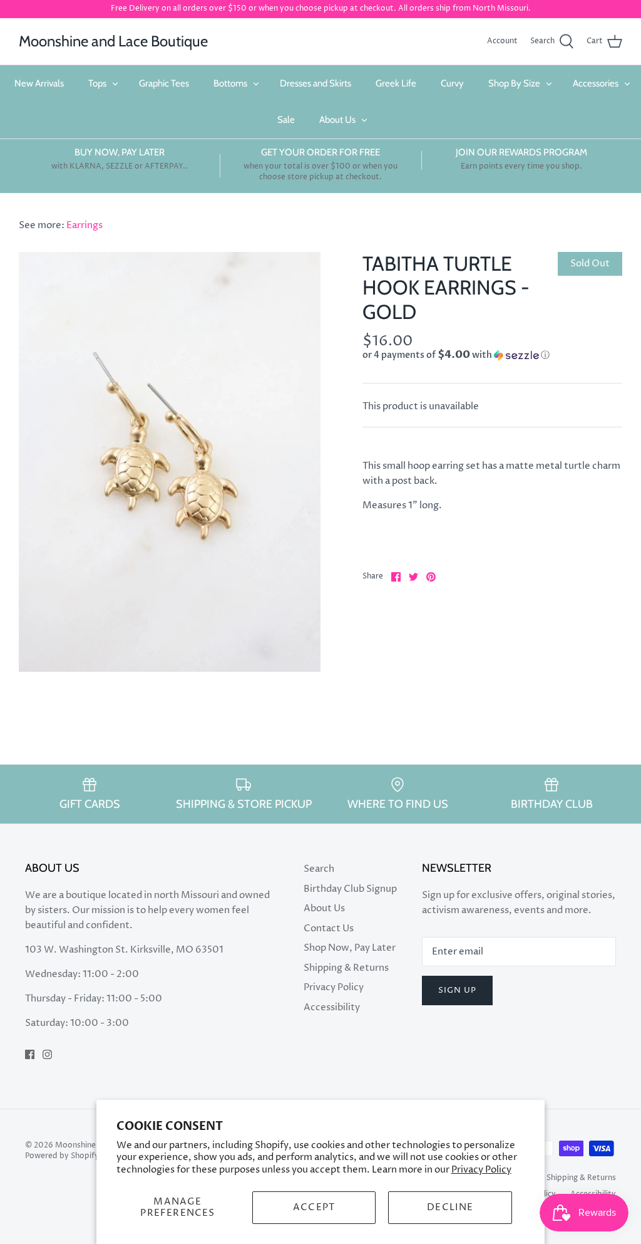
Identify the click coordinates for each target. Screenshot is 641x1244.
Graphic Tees (164, 83)
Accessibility (332, 1007)
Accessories (595, 83)
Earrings (84, 225)
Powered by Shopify (62, 1156)
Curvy (452, 83)
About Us (337, 119)
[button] (456, 355)
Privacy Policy (481, 1169)
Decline (450, 1207)
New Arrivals (39, 83)
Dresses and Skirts (315, 83)
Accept (314, 1207)
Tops (97, 83)
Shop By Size (514, 83)
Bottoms (230, 83)
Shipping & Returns (346, 968)
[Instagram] (47, 1054)
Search (319, 869)
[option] (169, 462)
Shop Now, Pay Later (350, 947)
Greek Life (396, 83)
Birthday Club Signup (350, 889)
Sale (286, 119)
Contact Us (329, 928)
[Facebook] (29, 1054)
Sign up (457, 990)
